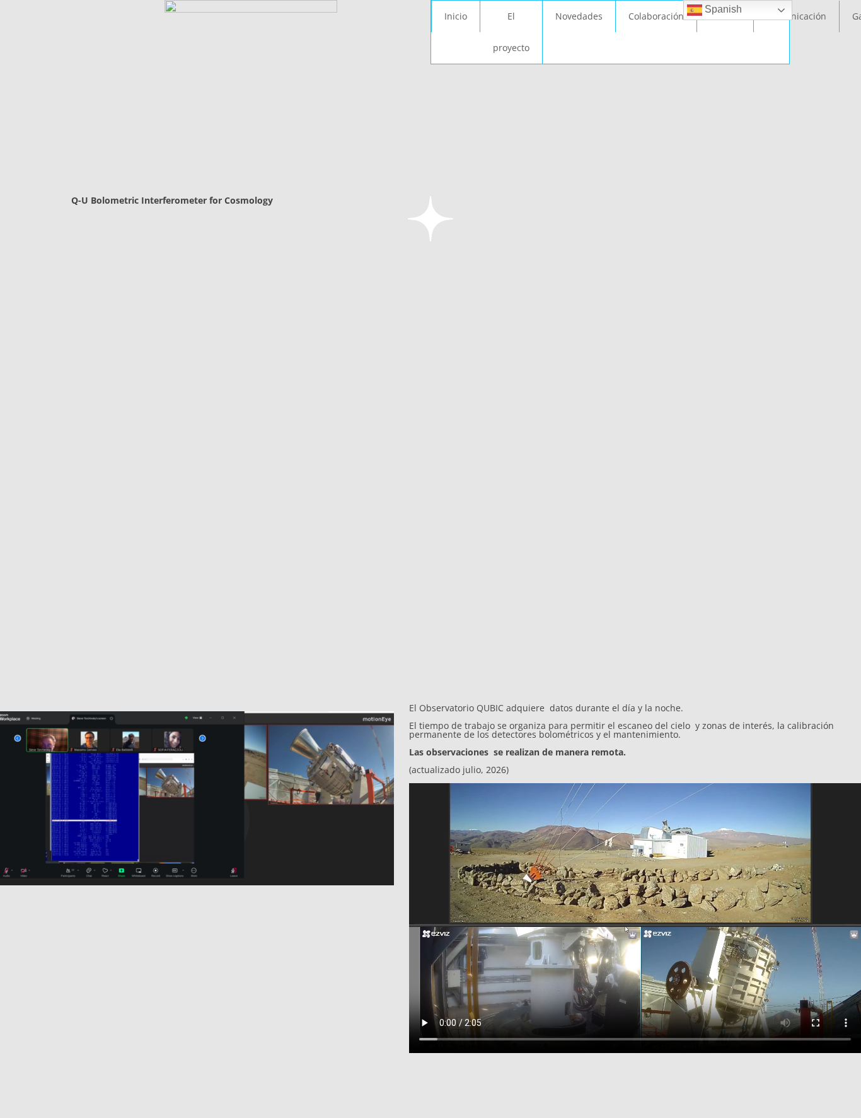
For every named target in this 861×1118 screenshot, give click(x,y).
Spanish (722, 9)
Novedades (579, 16)
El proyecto (511, 32)
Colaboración (656, 16)
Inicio (455, 16)
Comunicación (796, 16)
